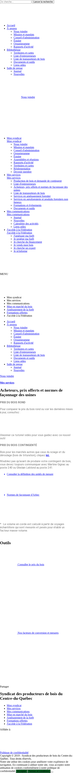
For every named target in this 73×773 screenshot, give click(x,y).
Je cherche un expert (24, 248)
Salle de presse (15, 68)
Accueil (11, 25)
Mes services (14, 174)
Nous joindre (21, 31)
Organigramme (22, 43)
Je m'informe (20, 251)
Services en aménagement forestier (32, 196)
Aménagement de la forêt (20, 309)
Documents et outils (24, 62)
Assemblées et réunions (26, 159)
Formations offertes (17, 312)
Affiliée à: (5, 729)
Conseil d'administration (26, 37)
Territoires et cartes (24, 52)
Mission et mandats (24, 34)
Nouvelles (19, 74)
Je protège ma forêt (24, 238)
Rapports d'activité (23, 46)
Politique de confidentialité (14, 752)
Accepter (21, 771)
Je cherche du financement (28, 241)
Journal (17, 71)
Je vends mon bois (23, 245)
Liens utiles (20, 65)
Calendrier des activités (26, 223)
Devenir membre (23, 171)
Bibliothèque (14, 49)
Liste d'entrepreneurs (25, 55)
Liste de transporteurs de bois (29, 58)
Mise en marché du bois (19, 306)
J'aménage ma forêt (24, 235)
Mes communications (18, 211)
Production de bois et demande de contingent (38, 180)
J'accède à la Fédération (19, 229)
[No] (52, 771)
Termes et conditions (39, 771)
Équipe (17, 40)
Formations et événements (27, 205)
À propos (12, 28)
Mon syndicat (14, 138)
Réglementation (22, 168)
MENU (4, 274)
